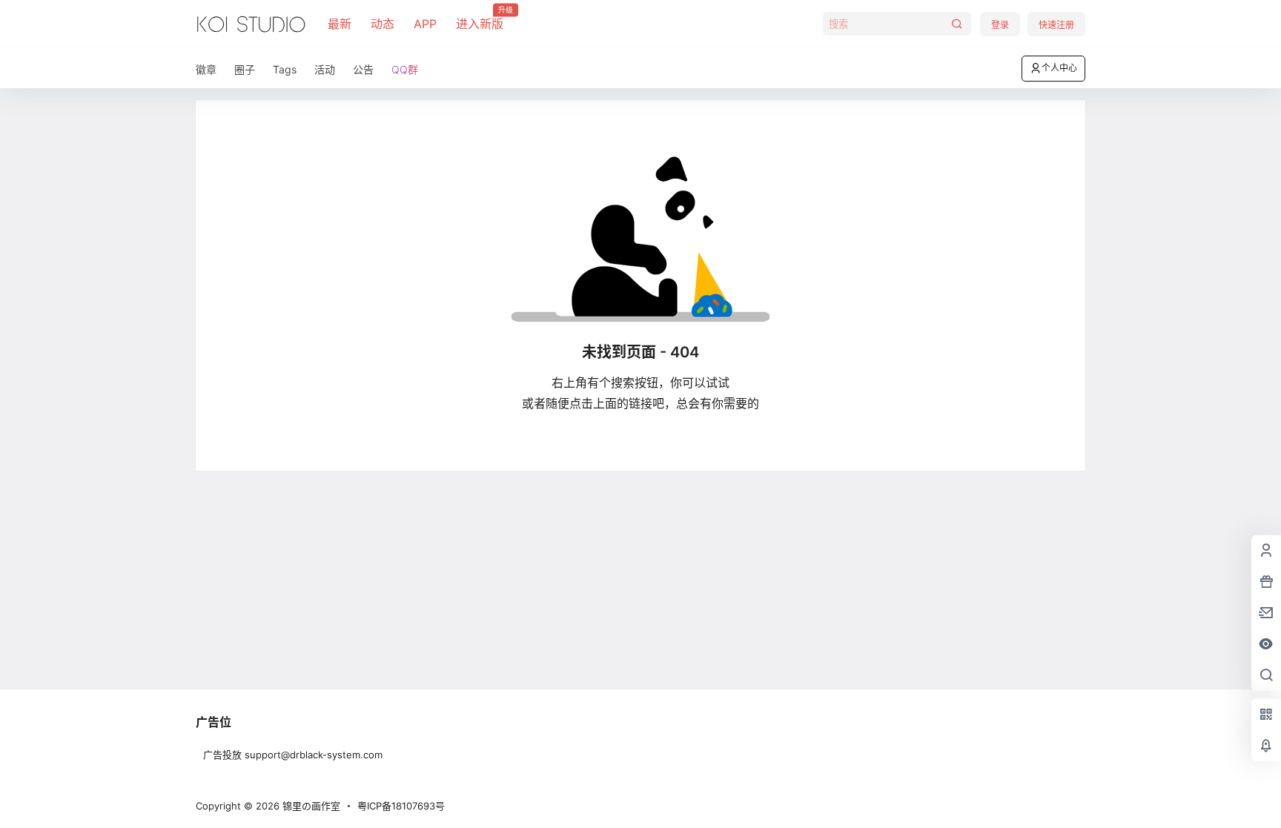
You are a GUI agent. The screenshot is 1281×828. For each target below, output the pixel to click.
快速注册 (1056, 24)
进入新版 (479, 18)
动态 (382, 23)
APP (425, 23)
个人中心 (1059, 67)
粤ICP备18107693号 (401, 806)
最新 (339, 23)
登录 (1000, 24)
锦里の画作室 (309, 806)
